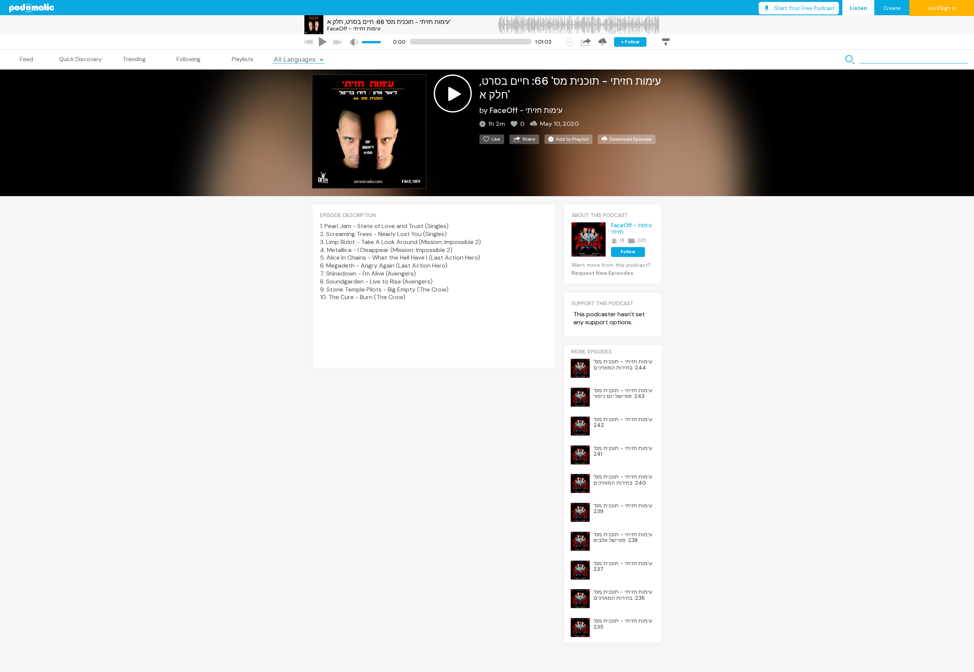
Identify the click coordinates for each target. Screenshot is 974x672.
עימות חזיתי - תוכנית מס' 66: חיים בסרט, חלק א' (388, 22)
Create (892, 8)
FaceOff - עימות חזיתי (353, 28)
